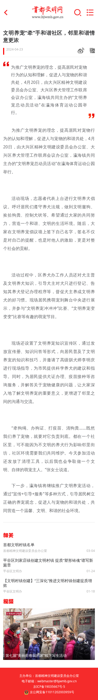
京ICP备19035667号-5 (49, 686)
